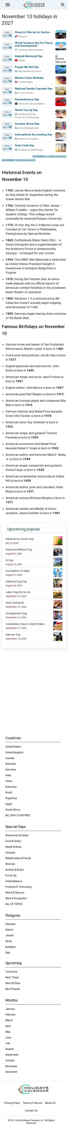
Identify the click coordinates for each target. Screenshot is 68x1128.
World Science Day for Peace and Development (34, 44)
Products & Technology (27, 117)
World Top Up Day (26, 110)
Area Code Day (24, 145)
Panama (22, 36)
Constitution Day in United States (25, 624)
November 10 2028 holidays (18, 160)
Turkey (21, 60)
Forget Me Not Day (27, 67)
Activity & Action (27, 114)
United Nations (35, 49)
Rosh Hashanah (15, 602)
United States (25, 82)
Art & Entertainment (28, 128)
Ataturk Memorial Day (28, 56)
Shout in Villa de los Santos (32, 32)
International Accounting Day (33, 134)
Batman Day (13, 634)
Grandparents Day (16, 613)
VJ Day (9, 560)
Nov (7, 35)
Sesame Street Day (27, 123)
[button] (7, 5)
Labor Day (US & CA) (18, 592)
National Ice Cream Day (20, 539)
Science (22, 49)
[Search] (63, 5)
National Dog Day (16, 581)
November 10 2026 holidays (49, 156)
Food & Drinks (25, 93)
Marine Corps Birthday (29, 77)
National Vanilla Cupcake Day (33, 88)
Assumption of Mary (18, 570)
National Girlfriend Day (19, 549)
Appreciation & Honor (29, 71)
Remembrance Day (27, 99)
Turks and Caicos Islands (31, 103)
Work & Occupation (28, 138)
